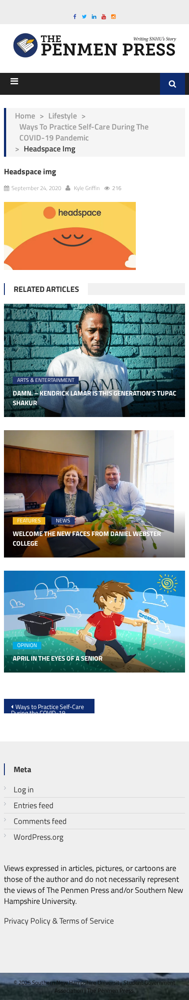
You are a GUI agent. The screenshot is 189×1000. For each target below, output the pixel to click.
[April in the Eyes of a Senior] (94, 622)
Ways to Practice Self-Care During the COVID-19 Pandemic (84, 132)
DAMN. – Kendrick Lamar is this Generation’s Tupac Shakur (94, 398)
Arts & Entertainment (45, 380)
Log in (24, 789)
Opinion (27, 645)
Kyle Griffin (87, 187)
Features (29, 521)
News (63, 521)
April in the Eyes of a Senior (57, 658)
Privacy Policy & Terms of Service (59, 921)
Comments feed (40, 821)
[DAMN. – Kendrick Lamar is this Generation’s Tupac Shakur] (94, 360)
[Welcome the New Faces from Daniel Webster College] (94, 494)
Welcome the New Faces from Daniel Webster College (87, 539)
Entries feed (34, 805)
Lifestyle (62, 115)
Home (25, 115)
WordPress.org (38, 836)
